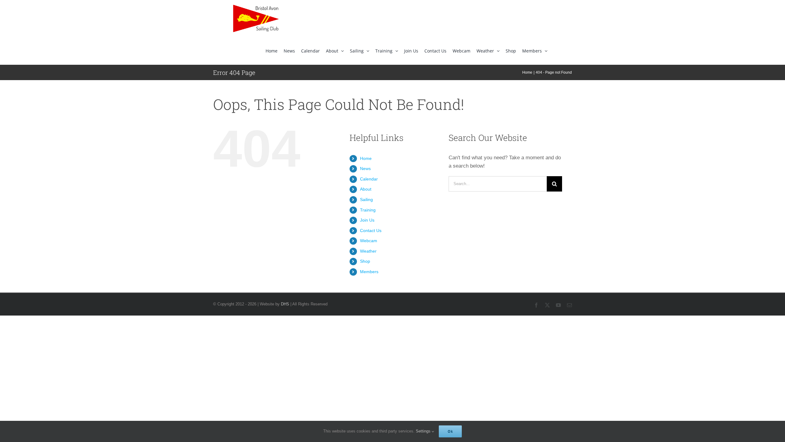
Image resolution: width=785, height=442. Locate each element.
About (365, 189)
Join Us (367, 220)
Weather (368, 251)
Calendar (369, 178)
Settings (424, 431)
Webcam (368, 240)
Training (368, 209)
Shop (365, 261)
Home (366, 158)
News (365, 168)
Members (369, 271)
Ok (450, 431)
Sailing (366, 199)
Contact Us (370, 230)
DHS (285, 304)
